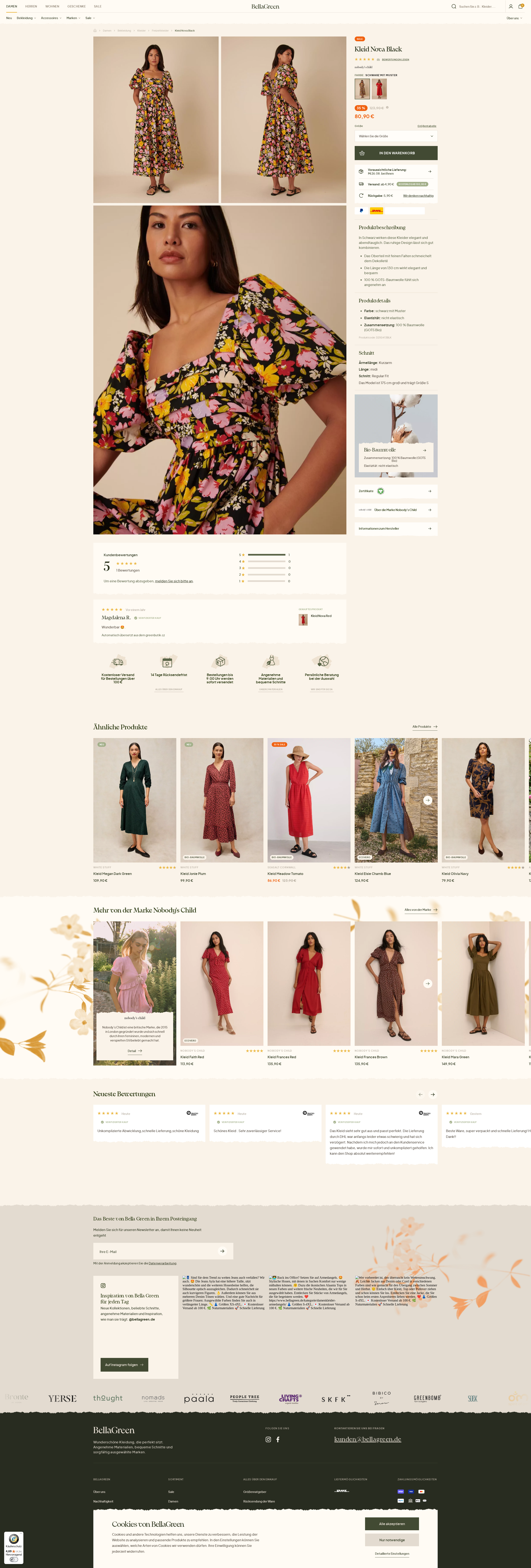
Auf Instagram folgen (121, 1364)
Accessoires (49, 18)
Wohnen (52, 6)
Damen (11, 6)
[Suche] (477, 6)
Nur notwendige (392, 1540)
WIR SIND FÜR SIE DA (322, 689)
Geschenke (76, 6)
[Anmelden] (511, 6)
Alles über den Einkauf (169, 689)
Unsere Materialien (270, 689)
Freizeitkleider (160, 30)
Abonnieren (222, 1251)
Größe (359, 126)
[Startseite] (265, 6)
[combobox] (479, 6)
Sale (88, 18)
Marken (72, 18)
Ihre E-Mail (108, 1251)
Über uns (513, 18)
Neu (9, 18)
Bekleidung (25, 18)
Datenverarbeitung (162, 1263)
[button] (427, 800)
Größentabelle (427, 126)
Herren (31, 6)
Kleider (141, 30)
